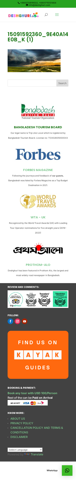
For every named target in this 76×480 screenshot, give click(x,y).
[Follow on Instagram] (17, 321)
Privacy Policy (21, 423)
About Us (17, 418)
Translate (37, 454)
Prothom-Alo (38, 265)
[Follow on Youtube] (24, 321)
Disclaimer (19, 437)
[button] (67, 470)
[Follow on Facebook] (10, 321)
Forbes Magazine (38, 170)
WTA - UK (38, 217)
